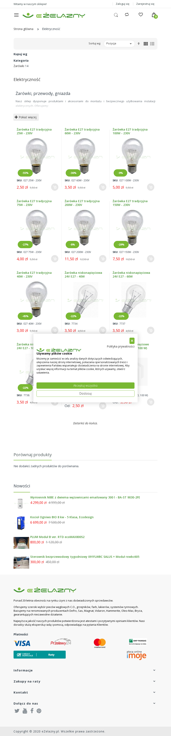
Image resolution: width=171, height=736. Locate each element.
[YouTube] (25, 710)
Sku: (20, 180)
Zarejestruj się (145, 4)
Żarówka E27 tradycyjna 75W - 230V (34, 203)
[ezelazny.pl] (54, 15)
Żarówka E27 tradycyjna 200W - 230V (82, 203)
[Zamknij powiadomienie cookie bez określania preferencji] (132, 340)
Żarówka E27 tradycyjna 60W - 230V (82, 131)
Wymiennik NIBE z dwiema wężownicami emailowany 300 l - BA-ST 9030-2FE (85, 497)
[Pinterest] (39, 710)
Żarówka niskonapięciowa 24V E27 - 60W (131, 274)
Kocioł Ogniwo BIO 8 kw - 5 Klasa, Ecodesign (62, 517)
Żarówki (19, 66)
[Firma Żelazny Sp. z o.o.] (80, 589)
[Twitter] (17, 710)
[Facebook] (32, 710)
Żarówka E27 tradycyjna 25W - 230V (34, 131)
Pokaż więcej (27, 117)
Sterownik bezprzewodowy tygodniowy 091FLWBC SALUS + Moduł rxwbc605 (84, 557)
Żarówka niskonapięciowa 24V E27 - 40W (83, 274)
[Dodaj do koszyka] (54, 187)
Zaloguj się (122, 4)
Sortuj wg (94, 43)
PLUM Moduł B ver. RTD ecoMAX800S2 (57, 537)
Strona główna (23, 29)
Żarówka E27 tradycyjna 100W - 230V (130, 131)
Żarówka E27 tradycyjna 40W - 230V (34, 274)
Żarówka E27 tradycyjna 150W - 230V (130, 203)
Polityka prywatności (121, 346)
